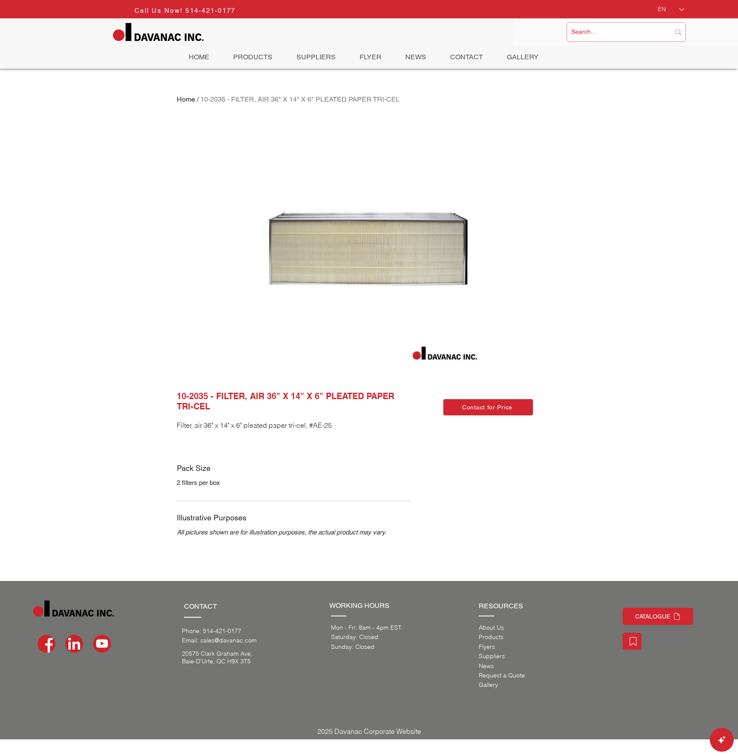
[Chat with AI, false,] (722, 740)
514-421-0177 (210, 10)
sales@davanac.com (228, 640)
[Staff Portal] (632, 641)
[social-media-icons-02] (46, 643)
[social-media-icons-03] (102, 643)
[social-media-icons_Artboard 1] (74, 643)
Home (186, 99)
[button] (488, 407)
